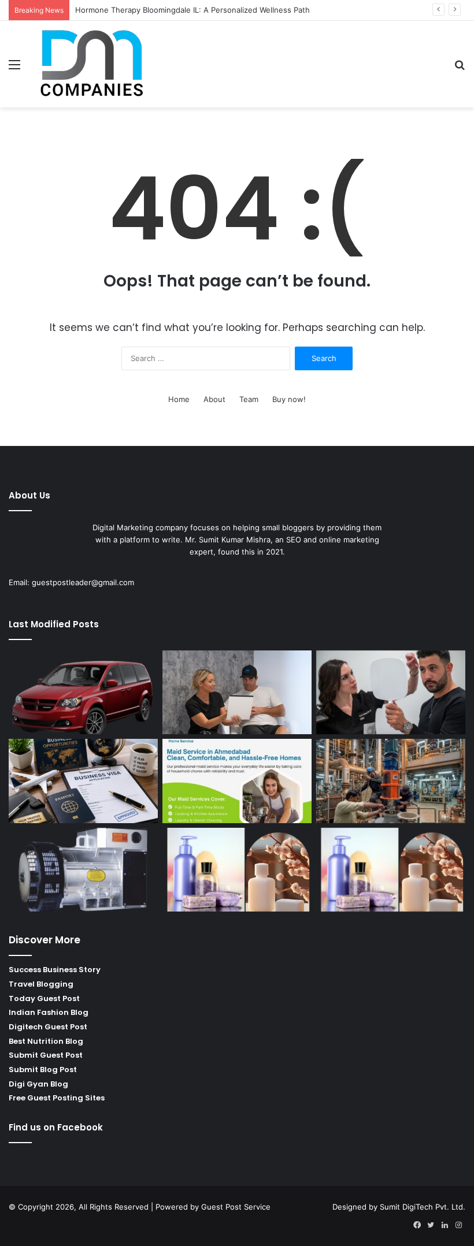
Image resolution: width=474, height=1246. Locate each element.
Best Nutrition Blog (46, 1041)
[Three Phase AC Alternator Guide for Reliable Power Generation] (83, 870)
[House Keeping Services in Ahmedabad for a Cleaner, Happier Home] (237, 781)
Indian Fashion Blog (48, 1012)
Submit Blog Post (43, 1069)
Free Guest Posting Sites (57, 1097)
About (214, 399)
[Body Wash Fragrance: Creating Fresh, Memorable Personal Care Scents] (237, 870)
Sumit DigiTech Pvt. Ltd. (422, 1206)
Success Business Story (55, 969)
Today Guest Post (44, 998)
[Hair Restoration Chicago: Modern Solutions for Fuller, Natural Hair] (390, 692)
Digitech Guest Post (48, 1026)
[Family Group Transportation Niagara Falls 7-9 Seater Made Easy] (83, 692)
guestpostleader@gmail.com (83, 582)
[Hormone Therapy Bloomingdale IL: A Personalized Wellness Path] (237, 692)
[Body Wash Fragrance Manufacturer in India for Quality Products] (390, 870)
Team (248, 399)
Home (179, 399)
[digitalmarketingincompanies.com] (92, 64)
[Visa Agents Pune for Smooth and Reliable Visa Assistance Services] (83, 781)
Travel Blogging (41, 984)
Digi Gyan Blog (38, 1083)
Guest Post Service (236, 1206)
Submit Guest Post (46, 1055)
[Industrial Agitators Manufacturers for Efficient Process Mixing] (390, 781)
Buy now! (289, 399)
